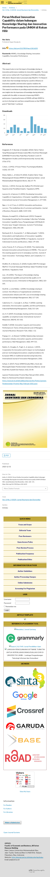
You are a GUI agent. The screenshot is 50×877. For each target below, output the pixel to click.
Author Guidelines (25, 571)
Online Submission (25, 583)
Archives (12, 8)
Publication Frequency (25, 554)
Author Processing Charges (25, 577)
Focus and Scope (25, 525)
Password (7, 603)
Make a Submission (12, 823)
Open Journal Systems (11, 832)
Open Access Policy (25, 542)
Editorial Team (25, 530)
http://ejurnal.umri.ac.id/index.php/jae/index (27, 857)
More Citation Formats (12, 488)
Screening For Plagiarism (25, 589)
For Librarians (8, 812)
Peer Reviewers (25, 536)
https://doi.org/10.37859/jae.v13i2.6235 (23, 48)
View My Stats (25, 791)
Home (4, 8)
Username (7, 599)
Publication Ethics (25, 559)
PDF (7, 455)
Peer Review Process (25, 548)
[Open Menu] (2, 2)
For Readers (7, 805)
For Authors (7, 809)
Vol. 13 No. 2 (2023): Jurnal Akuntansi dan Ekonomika (20, 10)
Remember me (11, 606)
